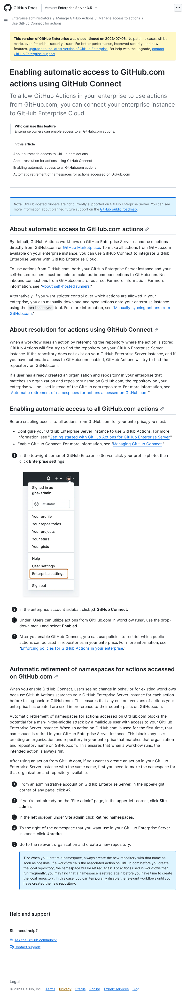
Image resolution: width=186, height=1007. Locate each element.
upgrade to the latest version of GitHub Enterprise (68, 49)
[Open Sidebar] (6, 21)
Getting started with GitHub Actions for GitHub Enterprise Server (110, 437)
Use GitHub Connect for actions (37, 23)
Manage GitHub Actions (74, 18)
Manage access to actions (119, 18)
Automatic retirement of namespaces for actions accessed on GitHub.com (79, 392)
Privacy (65, 989)
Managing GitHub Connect (137, 443)
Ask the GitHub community (36, 940)
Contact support (27, 947)
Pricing (94, 989)
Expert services (116, 989)
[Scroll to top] (175, 996)
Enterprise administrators (31, 18)
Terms (50, 989)
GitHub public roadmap (118, 209)
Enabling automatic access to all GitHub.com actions (84, 408)
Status (80, 989)
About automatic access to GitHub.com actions (76, 229)
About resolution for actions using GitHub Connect (81, 329)
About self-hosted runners (66, 286)
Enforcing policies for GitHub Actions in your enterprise (72, 648)
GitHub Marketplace (81, 247)
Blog (136, 989)
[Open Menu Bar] (178, 8)
